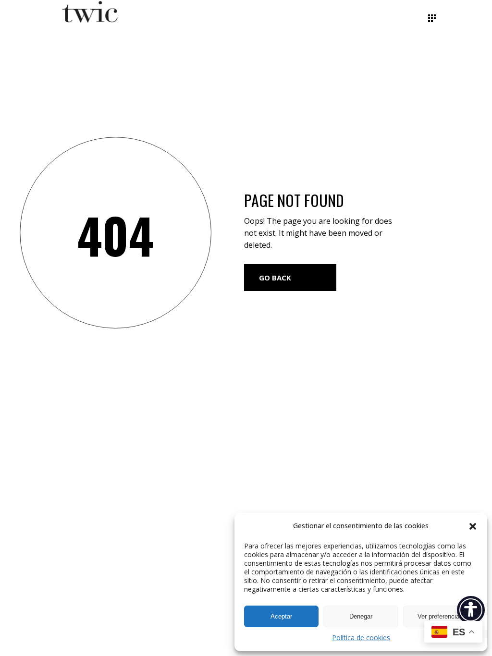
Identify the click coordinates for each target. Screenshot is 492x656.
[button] (473, 526)
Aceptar (281, 616)
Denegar (360, 616)
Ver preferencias (440, 616)
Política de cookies (361, 637)
